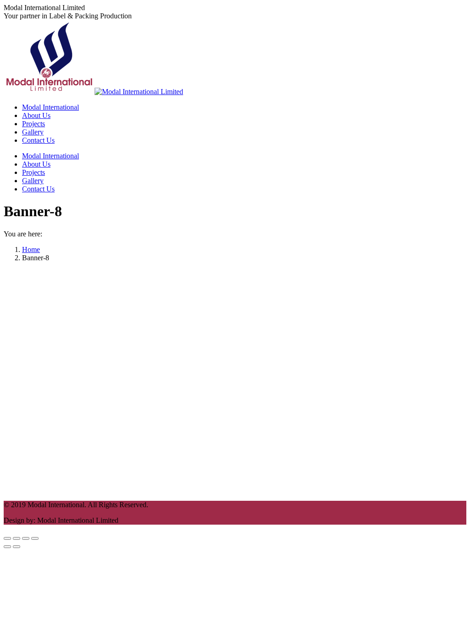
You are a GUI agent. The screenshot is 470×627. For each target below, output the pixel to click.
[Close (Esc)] (7, 538)
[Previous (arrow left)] (7, 546)
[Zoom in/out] (35, 538)
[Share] (16, 538)
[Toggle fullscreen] (25, 538)
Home (31, 249)
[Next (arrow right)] (16, 546)
